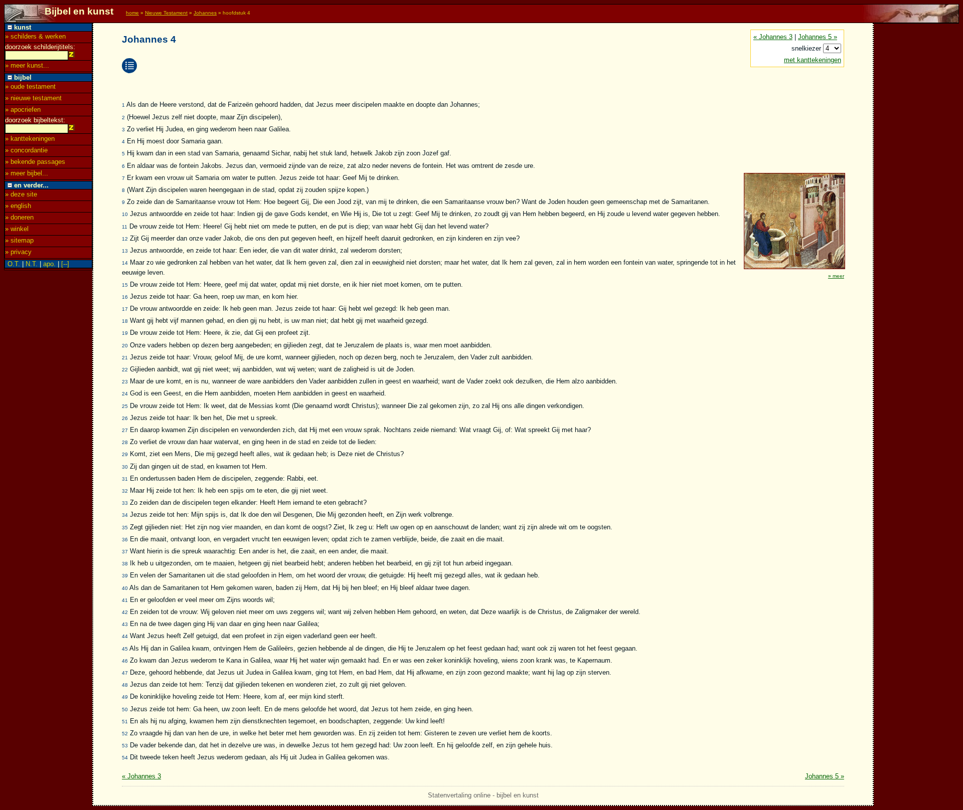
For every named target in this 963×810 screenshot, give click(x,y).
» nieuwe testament (33, 98)
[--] (65, 264)
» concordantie (26, 150)
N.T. (32, 264)
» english (18, 206)
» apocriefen (23, 109)
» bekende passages (35, 161)
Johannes (205, 13)
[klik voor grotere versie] (794, 268)
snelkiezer (807, 48)
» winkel (17, 229)
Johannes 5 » (817, 37)
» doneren (19, 217)
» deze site (21, 194)
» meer (836, 276)
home (132, 13)
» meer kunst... (27, 65)
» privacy (18, 252)
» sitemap (19, 240)
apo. (49, 264)
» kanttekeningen (30, 138)
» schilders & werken (35, 36)
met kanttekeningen (812, 60)
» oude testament (30, 86)
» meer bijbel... (26, 173)
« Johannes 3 (772, 37)
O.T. (14, 264)
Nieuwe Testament (166, 13)
